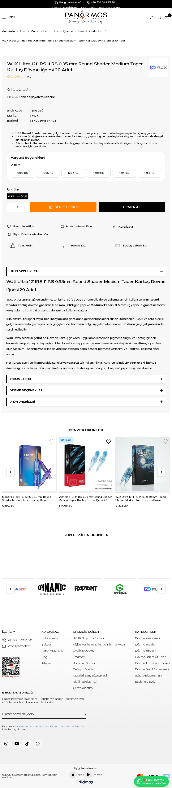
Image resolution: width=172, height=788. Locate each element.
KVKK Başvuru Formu (88, 638)
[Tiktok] (27, 744)
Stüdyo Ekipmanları (148, 675)
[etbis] (11, 667)
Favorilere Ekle (52, 441)
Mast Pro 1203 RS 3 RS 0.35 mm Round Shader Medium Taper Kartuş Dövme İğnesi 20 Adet (26, 498)
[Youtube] (17, 744)
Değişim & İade (83, 669)
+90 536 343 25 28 (20, 640)
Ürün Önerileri (22, 401)
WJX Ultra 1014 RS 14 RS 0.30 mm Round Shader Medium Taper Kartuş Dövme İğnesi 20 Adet (140, 498)
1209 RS (98, 173)
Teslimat (79, 657)
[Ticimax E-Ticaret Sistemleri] (86, 782)
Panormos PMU (52, 650)
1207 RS (73, 173)
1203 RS (22, 173)
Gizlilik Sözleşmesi (85, 681)
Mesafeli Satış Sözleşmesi (90, 675)
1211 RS (124, 173)
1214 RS (149, 173)
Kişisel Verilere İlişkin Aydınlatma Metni (99, 644)
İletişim (46, 663)
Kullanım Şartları (84, 663)
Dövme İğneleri (145, 650)
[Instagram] (6, 744)
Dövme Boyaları (145, 644)
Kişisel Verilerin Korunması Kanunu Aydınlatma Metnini (50, 726)
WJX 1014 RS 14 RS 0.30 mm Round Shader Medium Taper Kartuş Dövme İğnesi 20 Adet (85, 498)
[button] (8, 492)
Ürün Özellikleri (24, 271)
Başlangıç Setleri (146, 681)
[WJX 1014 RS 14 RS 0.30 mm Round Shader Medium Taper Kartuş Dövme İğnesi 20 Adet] (86, 464)
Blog (44, 657)
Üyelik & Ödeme (83, 650)
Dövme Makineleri (147, 638)
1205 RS (48, 173)
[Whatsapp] (38, 744)
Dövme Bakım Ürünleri (151, 657)
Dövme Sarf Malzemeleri (152, 669)
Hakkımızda (50, 638)
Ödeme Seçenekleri (26, 390)
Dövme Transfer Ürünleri (152, 663)
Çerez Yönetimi (83, 688)
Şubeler (47, 644)
